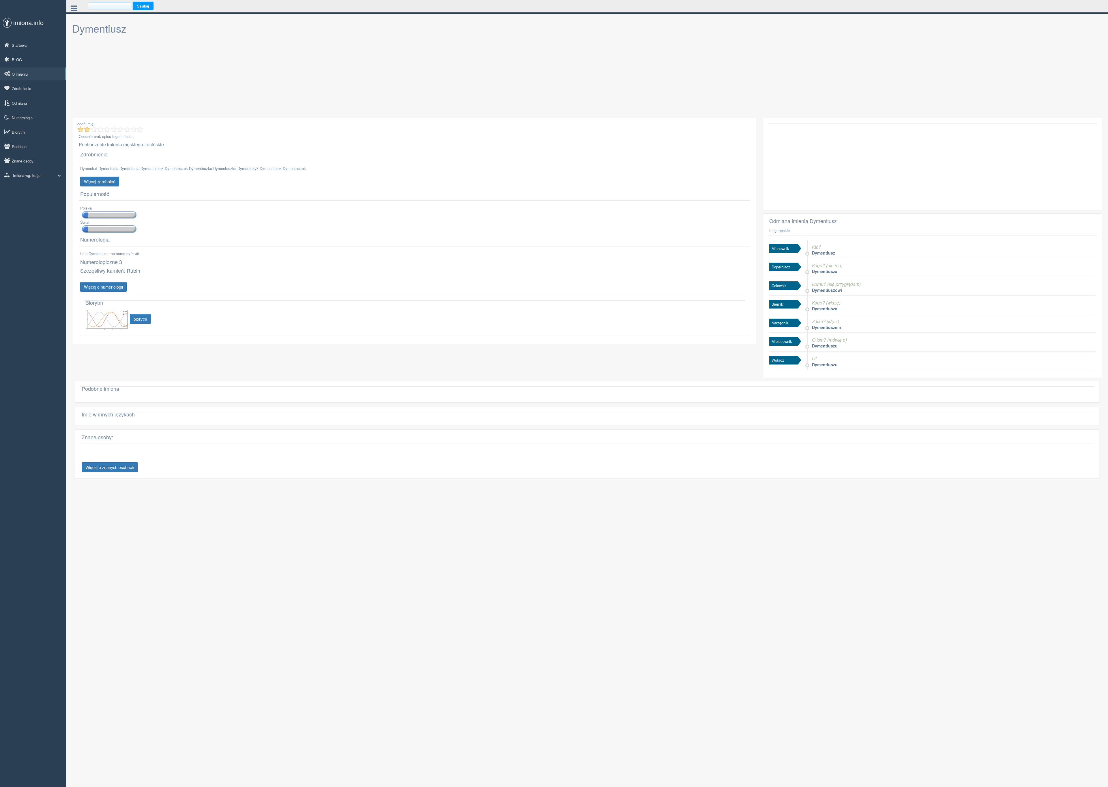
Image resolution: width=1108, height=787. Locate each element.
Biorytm (18, 132)
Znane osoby (22, 161)
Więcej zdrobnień (99, 181)
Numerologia (22, 117)
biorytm (140, 319)
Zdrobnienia (21, 88)
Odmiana (19, 103)
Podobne (19, 146)
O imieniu (20, 74)
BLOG (17, 59)
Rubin (133, 270)
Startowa (19, 45)
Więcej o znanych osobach (109, 467)
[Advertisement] (245, 77)
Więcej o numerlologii (103, 287)
